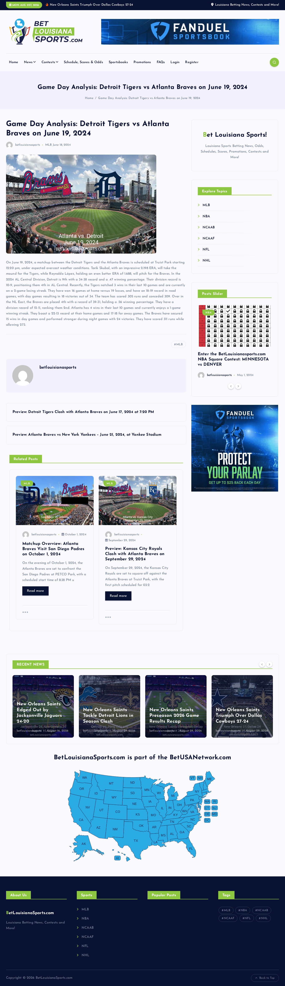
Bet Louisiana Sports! (235, 135)
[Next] (238, 386)
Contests (48, 62)
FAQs (161, 62)
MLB (48, 144)
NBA (206, 216)
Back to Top (267, 978)
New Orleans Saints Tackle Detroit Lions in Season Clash (42, 716)
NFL (206, 249)
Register (191, 62)
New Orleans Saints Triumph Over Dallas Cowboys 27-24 (172, 716)
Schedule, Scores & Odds (83, 62)
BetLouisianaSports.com (30, 913)
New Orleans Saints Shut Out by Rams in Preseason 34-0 (239, 716)
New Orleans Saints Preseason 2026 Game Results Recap (108, 716)
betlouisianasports (27, 144)
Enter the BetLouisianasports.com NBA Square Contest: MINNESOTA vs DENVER (233, 359)
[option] (235, 342)
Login (174, 62)
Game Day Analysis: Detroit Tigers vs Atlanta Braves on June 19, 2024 (149, 98)
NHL (206, 260)
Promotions (142, 62)
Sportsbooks (118, 62)
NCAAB (209, 227)
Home (13, 62)
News (28, 62)
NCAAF (208, 238)
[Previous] (231, 386)
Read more (35, 591)
